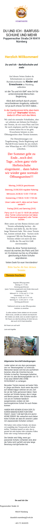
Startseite (22, 21)
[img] (21, 12)
